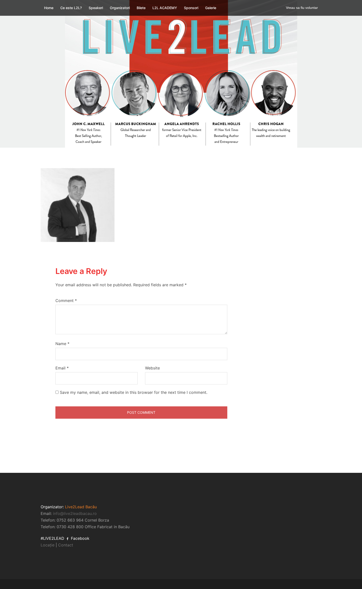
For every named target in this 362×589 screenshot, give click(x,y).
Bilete (141, 8)
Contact (65, 544)
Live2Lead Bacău (81, 506)
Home (48, 8)
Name (62, 343)
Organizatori (120, 8)
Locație (47, 544)
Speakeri (96, 8)
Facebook (79, 538)
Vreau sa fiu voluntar (302, 8)
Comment (66, 300)
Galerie (210, 8)
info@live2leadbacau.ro (75, 513)
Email (62, 368)
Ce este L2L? (71, 8)
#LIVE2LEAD (52, 538)
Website (152, 368)
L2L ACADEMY (164, 8)
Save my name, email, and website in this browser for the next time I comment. (133, 392)
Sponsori (191, 8)
